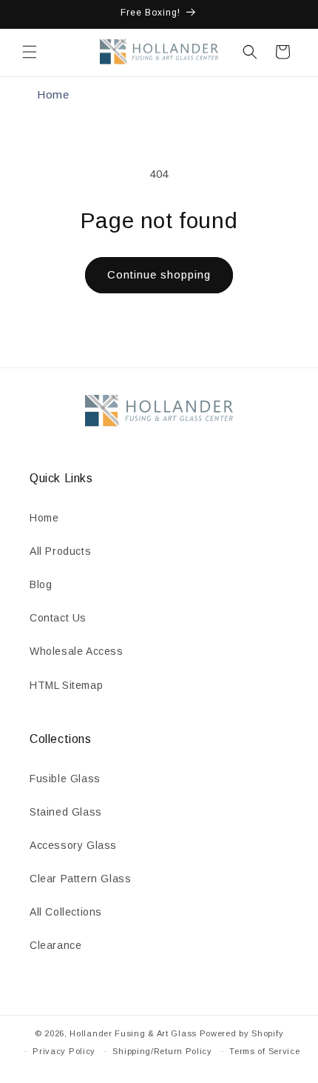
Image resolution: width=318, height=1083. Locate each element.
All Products (60, 551)
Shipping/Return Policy (162, 1051)
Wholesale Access (77, 651)
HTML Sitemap (66, 685)
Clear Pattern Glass (80, 878)
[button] (29, 52)
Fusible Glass (65, 778)
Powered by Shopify (242, 1033)
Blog (41, 584)
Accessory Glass (73, 845)
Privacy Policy (64, 1051)
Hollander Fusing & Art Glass (133, 1033)
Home (53, 94)
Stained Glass (66, 812)
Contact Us (58, 618)
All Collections (66, 912)
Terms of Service (264, 1051)
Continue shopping (159, 274)
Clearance (55, 945)
